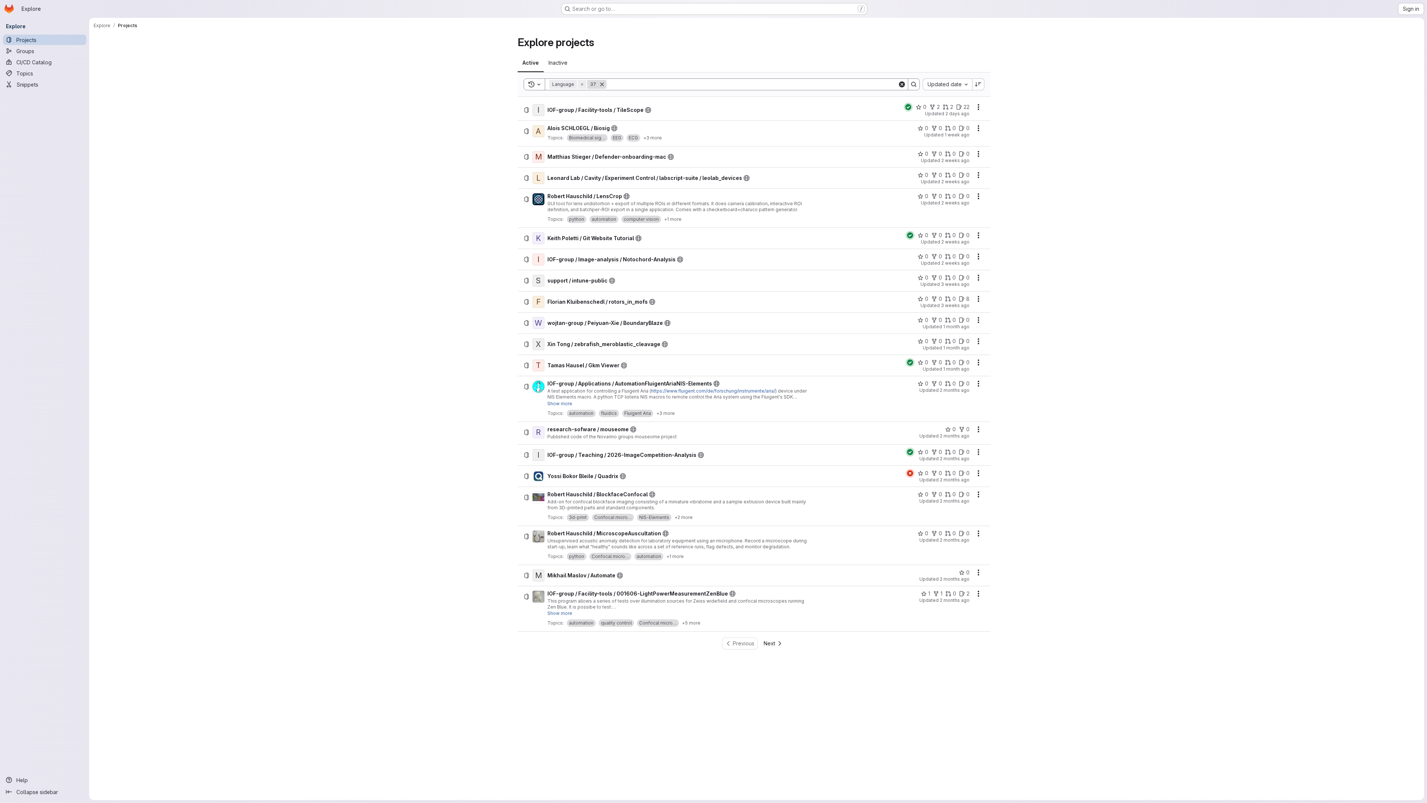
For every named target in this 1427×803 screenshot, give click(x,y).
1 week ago (957, 135)
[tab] (531, 63)
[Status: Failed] (910, 473)
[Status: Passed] (908, 107)
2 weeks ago (955, 160)
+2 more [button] (683, 517)
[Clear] (901, 84)
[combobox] (947, 84)
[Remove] (602, 84)
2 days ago (957, 113)
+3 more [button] (652, 138)
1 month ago (956, 326)
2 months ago (955, 390)
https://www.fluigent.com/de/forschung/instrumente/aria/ (713, 391)
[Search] (914, 84)
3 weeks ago (955, 284)
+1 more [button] (673, 219)
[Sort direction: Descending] (978, 84)
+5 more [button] (691, 623)
